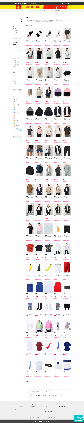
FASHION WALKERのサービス (49, 407)
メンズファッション (17, 58)
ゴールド (17, 120)
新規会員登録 (33, 406)
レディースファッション (18, 60)
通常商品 (14, 81)
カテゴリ (15, 406)
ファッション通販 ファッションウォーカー (21, 3)
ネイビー (17, 110)
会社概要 (30, 417)
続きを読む (53, 21)
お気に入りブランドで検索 (18, 74)
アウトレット (22, 409)
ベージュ (17, 104)
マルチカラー (18, 123)
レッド (17, 118)
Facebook (67, 406)
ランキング (15, 409)
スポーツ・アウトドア (17, 66)
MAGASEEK (33, 3)
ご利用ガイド (46, 406)
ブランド (15, 407)
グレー (17, 101)
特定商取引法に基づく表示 (51, 417)
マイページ (33, 409)
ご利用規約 (43, 417)
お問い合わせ (46, 409)
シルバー (17, 122)
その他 (17, 128)
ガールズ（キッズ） (17, 64)
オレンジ (17, 115)
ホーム (15, 13)
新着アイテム (22, 406)
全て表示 (15, 44)
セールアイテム (22, 407)
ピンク (17, 117)
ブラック (17, 99)
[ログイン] (62, 3)
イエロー (17, 114)
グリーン (17, 106)
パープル (17, 112)
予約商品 (14, 83)
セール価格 (15, 30)
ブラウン (17, 102)
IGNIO (18, 13)
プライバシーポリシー (36, 417)
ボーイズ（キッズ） (17, 62)
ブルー (17, 109)
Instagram (62, 406)
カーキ (17, 107)
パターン (17, 125)
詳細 (49, 0)
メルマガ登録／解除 (34, 407)
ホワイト (17, 98)
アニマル (17, 126)
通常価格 (14, 28)
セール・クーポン (16, 32)
